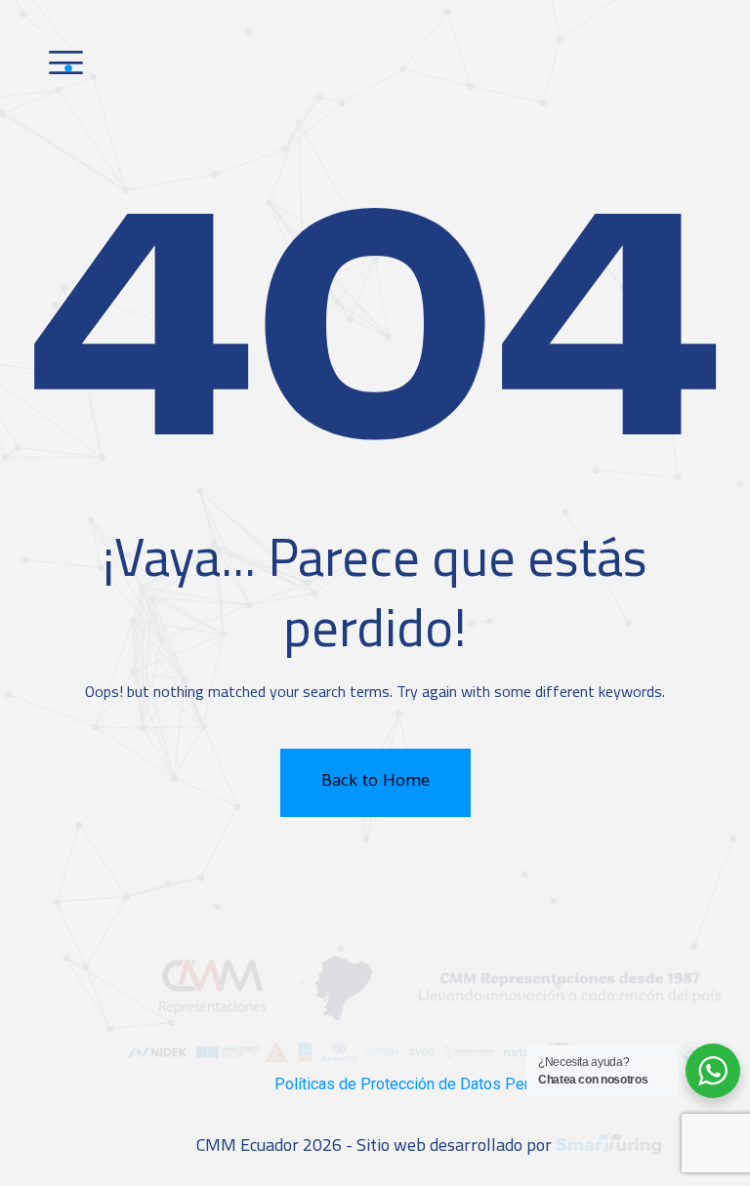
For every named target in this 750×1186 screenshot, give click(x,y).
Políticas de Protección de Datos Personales (429, 1084)
